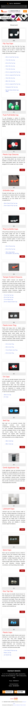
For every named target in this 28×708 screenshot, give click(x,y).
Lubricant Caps (8, 509)
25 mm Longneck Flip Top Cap (13, 84)
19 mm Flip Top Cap (8, 295)
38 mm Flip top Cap (10, 246)
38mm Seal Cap (9, 441)
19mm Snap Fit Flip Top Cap (10, 205)
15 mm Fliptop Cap (8, 299)
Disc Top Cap (8, 591)
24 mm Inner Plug (10, 344)
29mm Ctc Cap (7, 394)
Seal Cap (6, 420)
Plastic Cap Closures (11, 154)
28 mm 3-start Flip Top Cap (12, 57)
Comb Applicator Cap (11, 468)
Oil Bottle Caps (8, 190)
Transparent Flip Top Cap (12, 87)
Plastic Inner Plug (9, 325)
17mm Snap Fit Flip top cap (10, 650)
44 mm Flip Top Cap (10, 249)
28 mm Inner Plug (10, 347)
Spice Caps (7, 550)
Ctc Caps (6, 377)
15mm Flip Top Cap (10, 78)
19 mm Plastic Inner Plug (11, 350)
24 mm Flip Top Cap (8, 297)
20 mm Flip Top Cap (10, 63)
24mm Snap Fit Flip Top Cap (10, 203)
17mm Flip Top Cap (10, 60)
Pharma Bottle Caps (10, 229)
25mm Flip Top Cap (10, 66)
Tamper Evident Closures (12, 277)
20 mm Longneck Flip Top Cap (13, 75)
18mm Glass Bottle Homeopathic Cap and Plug (12, 252)
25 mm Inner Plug (10, 353)
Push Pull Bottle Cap (10, 115)
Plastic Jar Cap (7, 652)
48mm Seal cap (9, 444)
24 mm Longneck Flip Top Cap (13, 72)
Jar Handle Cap (7, 655)
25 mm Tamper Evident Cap (10, 301)
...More (22, 94)
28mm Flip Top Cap (10, 81)
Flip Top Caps (8, 44)
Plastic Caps (7, 632)
